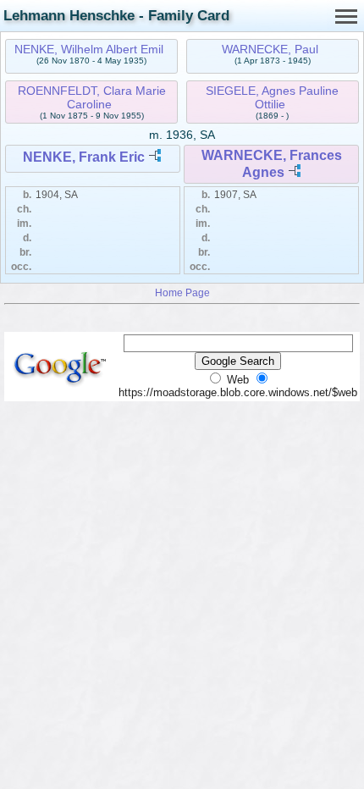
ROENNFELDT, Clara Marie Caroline (92, 97)
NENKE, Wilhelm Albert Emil (88, 49)
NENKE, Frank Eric (84, 157)
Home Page (182, 292)
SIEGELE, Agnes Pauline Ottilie (272, 97)
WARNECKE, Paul (270, 49)
